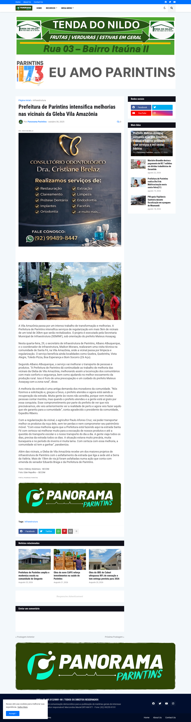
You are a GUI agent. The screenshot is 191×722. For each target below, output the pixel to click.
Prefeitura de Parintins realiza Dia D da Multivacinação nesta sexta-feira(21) (158, 183)
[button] (164, 8)
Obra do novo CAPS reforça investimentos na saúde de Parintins (67, 575)
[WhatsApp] (58, 531)
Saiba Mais (22, 707)
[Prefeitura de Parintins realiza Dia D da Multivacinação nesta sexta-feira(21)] (138, 182)
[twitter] (170, 2)
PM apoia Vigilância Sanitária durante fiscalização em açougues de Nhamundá (159, 201)
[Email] (70, 531)
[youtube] (174, 2)
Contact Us (38, 2)
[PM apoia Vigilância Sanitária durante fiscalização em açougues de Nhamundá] (138, 200)
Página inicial (25, 100)
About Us (27, 2)
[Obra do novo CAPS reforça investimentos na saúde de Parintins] (70, 559)
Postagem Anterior (25, 637)
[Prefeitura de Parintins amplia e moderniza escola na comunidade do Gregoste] (35, 559)
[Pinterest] (64, 531)
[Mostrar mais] (76, 531)
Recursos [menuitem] (50, 8)
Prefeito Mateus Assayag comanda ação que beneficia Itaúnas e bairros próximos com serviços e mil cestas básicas (150, 140)
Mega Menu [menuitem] (66, 8)
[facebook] (166, 2)
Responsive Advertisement (70, 596)
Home (18, 2)
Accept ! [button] (12, 713)
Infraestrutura (39, 100)
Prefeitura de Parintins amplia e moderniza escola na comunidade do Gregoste (34, 575)
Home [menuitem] (39, 8)
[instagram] (162, 113)
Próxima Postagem (114, 637)
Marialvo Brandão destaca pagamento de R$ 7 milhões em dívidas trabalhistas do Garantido (160, 165)
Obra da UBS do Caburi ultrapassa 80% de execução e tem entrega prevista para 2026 (104, 575)
